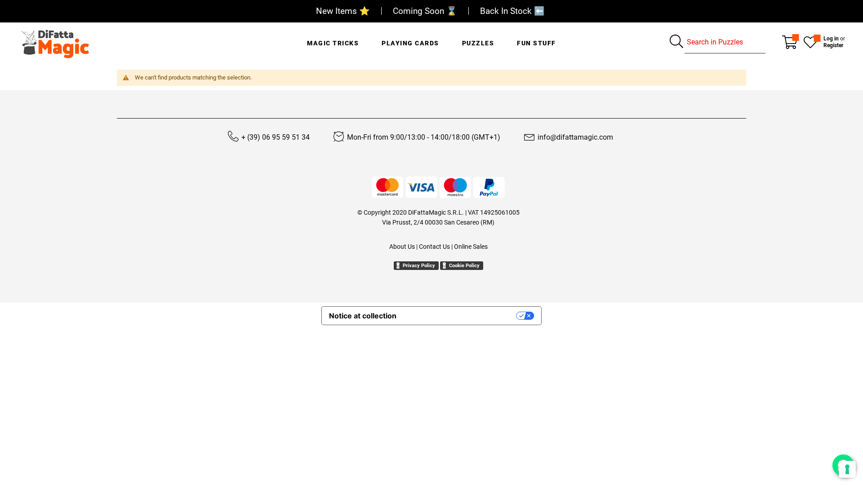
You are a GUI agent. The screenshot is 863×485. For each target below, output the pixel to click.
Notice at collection (362, 315)
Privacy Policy (419, 266)
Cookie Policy (464, 266)
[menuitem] (332, 38)
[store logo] (55, 42)
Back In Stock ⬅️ (512, 11)
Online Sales (471, 246)
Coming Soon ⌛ (425, 11)
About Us (402, 246)
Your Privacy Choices (460, 315)
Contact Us (434, 246)
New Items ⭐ (343, 11)
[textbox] (725, 42)
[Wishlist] (810, 41)
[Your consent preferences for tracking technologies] (847, 469)
